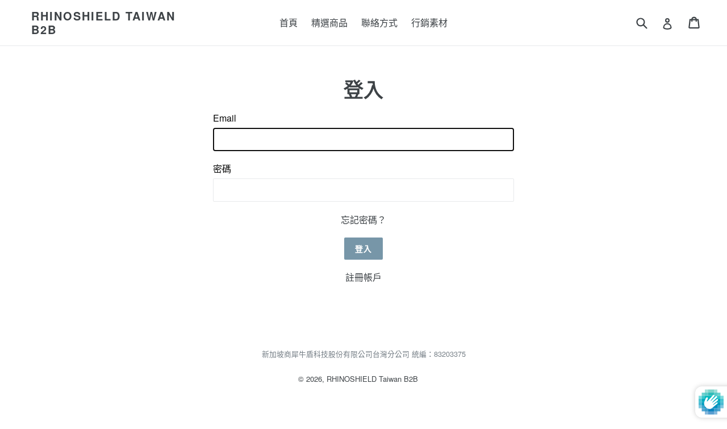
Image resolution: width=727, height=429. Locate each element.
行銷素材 (429, 22)
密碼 (222, 168)
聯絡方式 (379, 22)
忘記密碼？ (363, 219)
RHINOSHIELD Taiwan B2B (103, 22)
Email (224, 117)
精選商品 (329, 22)
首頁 (288, 22)
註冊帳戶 (363, 277)
